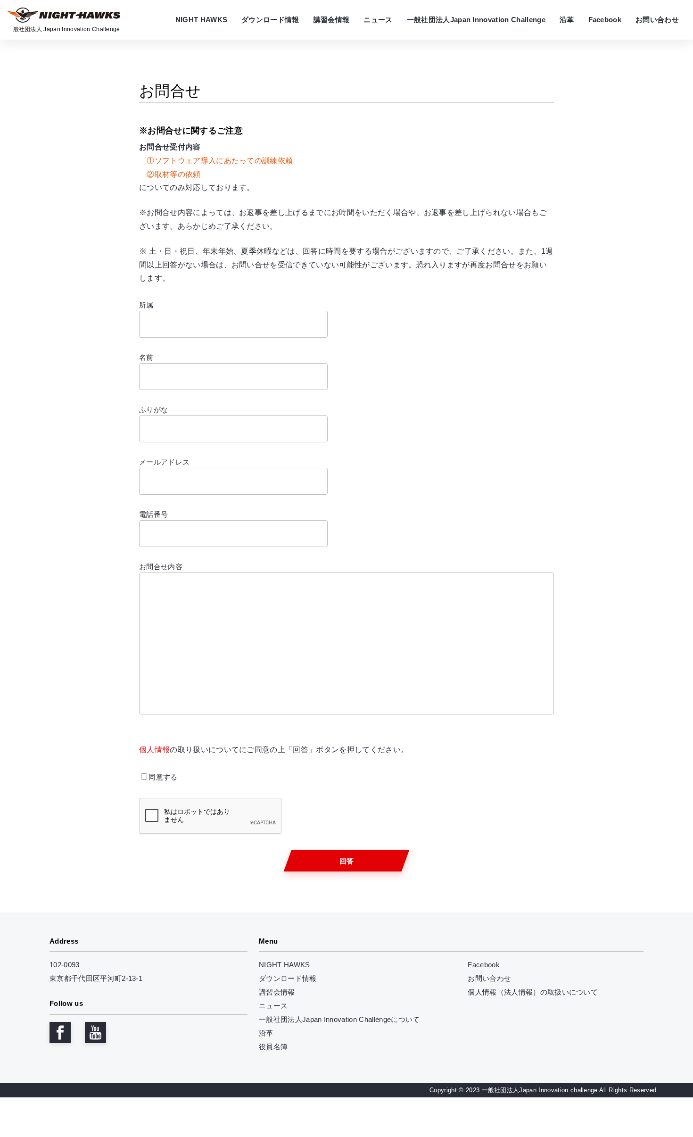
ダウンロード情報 (288, 978)
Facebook (484, 965)
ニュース (273, 1006)
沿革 (266, 1033)
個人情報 (154, 750)
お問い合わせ (489, 978)
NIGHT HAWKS (284, 965)
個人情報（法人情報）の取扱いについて (533, 992)
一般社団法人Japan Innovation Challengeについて (339, 1019)
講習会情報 (277, 992)
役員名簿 (273, 1047)
